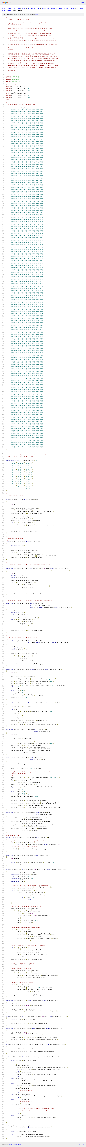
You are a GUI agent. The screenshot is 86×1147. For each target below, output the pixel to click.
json (83, 1144)
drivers (4, 11)
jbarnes (33, 8)
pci (39, 8)
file (36, 14)
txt (79, 1144)
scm (13, 8)
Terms (19, 1144)
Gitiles (10, 1144)
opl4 (10, 11)
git (28, 8)
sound (80, 8)
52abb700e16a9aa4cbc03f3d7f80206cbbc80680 (58, 8)
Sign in (82, 2)
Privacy (15, 1144)
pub (9, 8)
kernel (4, 8)
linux (18, 8)
